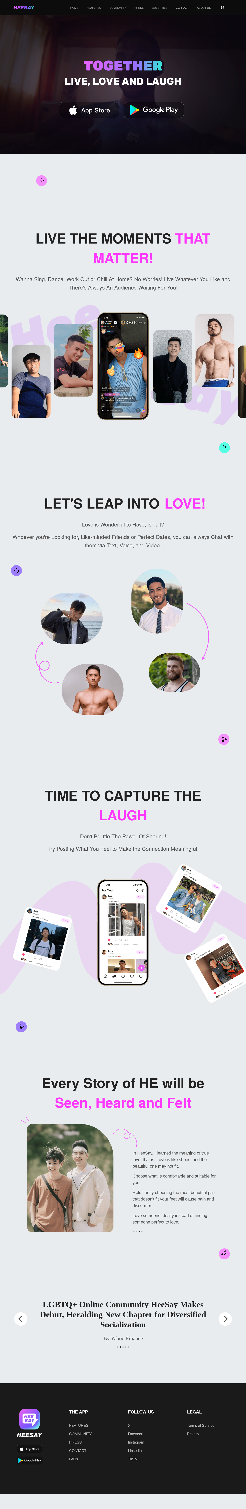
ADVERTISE (160, 8)
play (3, 159)
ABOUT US (204, 8)
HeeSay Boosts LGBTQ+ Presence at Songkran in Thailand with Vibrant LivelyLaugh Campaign (123, 1309)
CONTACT (182, 8)
